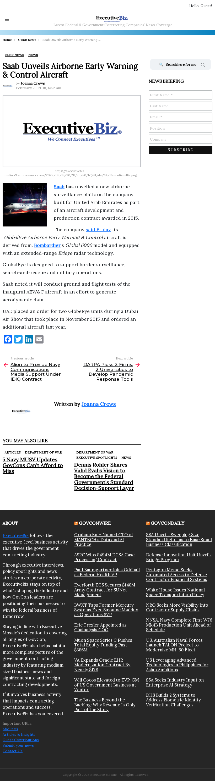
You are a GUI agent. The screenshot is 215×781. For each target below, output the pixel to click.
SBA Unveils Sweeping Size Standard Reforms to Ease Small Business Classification (179, 539)
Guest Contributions (21, 740)
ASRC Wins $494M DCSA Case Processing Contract (104, 557)
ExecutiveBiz (16, 535)
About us (10, 729)
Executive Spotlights (96, 457)
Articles (13, 452)
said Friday (98, 229)
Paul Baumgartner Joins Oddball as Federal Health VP (107, 572)
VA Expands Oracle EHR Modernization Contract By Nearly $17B (102, 665)
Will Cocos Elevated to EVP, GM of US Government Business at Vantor (106, 685)
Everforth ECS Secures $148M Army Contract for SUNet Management (104, 590)
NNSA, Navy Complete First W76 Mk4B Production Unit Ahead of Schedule (179, 625)
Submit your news (18, 745)
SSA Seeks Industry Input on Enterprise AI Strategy (175, 682)
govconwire (95, 523)
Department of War (43, 452)
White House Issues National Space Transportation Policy (175, 592)
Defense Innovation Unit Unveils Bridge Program (179, 557)
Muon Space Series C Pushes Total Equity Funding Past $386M (103, 645)
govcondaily (167, 523)
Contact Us (13, 751)
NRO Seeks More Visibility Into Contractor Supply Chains (177, 607)
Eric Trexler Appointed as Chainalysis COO (100, 627)
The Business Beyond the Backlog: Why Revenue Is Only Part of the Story (105, 704)
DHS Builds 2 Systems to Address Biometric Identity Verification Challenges (173, 700)
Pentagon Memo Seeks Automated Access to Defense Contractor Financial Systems (176, 574)
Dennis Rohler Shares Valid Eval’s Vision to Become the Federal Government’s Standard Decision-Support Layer (104, 476)
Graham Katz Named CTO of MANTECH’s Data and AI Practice (103, 539)
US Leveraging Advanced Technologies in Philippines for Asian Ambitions (177, 665)
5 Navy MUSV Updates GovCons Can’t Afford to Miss (33, 465)
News (126, 457)
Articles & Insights (19, 734)
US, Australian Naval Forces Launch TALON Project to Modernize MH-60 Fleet (174, 645)
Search (203, 65)
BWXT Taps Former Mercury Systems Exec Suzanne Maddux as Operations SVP (106, 610)
